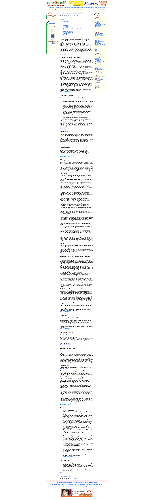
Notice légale (89, 484)
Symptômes (66, 25)
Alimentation (98, 40)
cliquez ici (75, 15)
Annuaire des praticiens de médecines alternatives (100, 25)
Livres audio (98, 48)
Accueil (96, 15)
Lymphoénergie (99, 63)
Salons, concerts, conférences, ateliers (100, 69)
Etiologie (65, 27)
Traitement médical (68, 31)
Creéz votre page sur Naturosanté (100, 19)
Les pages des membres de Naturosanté (98, 22)
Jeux (96, 51)
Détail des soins (67, 33)
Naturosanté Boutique (100, 35)
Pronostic (65, 30)
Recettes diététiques (100, 44)
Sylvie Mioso (98, 60)
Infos (63, 13)
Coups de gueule (99, 79)
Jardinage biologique (100, 45)
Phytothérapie (66, 34)
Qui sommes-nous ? (97, 484)
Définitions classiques (68, 24)
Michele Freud (98, 59)
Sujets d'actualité (99, 72)
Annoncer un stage (99, 30)
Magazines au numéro (100, 76)
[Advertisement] (52, 49)
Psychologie (98, 43)
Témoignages (98, 80)
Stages (97, 67)
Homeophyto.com (99, 54)
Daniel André (98, 56)
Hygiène (97, 42)
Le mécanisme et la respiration (70, 22)
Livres (96, 47)
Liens (75, 484)
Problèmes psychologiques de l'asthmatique (74, 28)
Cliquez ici (53, 17)
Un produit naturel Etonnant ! (51, 24)
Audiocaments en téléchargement (99, 34)
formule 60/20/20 (64, 368)
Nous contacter (81, 484)
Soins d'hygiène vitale (68, 32)
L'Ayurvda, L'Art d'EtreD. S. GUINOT (100, 62)
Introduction (66, 21)
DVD (96, 50)
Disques (97, 49)
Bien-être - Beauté (99, 41)
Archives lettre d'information (98, 28)
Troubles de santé (99, 39)
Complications (66, 26)
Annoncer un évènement (67, 484)
